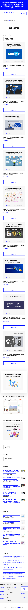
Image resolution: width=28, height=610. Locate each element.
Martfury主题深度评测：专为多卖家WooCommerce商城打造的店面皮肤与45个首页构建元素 (13, 562)
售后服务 (2, 598)
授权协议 (23, 597)
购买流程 (2, 591)
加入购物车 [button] (14, 74)
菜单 (24, 13)
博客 (15, 587)
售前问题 (2, 594)
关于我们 (23, 593)
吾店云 (19, 607)
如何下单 (2, 587)
